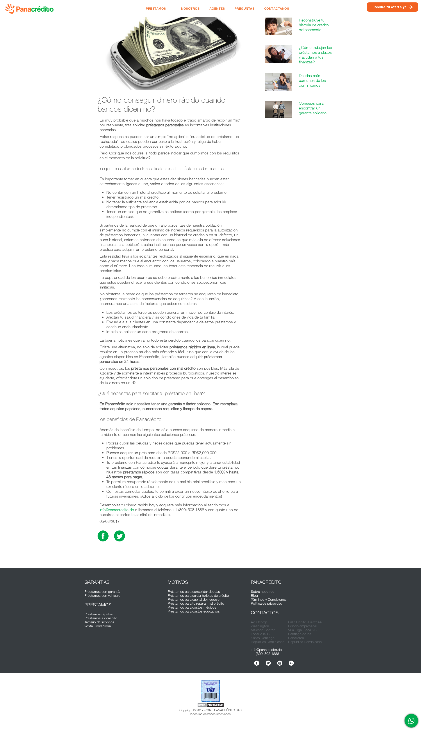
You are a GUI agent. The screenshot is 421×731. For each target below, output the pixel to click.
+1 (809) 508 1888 (265, 654)
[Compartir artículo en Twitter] (119, 535)
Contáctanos (276, 8)
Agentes (217, 8)
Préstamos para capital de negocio (193, 599)
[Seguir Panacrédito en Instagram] (279, 663)
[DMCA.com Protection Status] (210, 705)
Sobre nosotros (262, 591)
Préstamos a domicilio (100, 618)
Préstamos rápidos (98, 614)
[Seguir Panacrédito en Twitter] (268, 663)
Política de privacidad (266, 603)
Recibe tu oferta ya (390, 7)
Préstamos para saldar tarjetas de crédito (198, 595)
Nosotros (190, 8)
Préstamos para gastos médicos (192, 607)
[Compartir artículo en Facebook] (103, 535)
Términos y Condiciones (269, 599)
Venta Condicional (97, 626)
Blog (254, 595)
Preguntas (245, 8)
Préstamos (156, 8)
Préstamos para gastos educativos (194, 611)
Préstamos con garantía (102, 591)
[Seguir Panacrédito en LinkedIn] (291, 663)
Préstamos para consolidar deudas (194, 591)
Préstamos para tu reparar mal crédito (196, 603)
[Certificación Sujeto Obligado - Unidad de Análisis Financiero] (210, 691)
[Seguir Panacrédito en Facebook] (256, 663)
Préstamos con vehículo (102, 595)
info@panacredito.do (117, 509)
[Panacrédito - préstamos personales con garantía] (29, 8)
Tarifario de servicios (99, 622)
